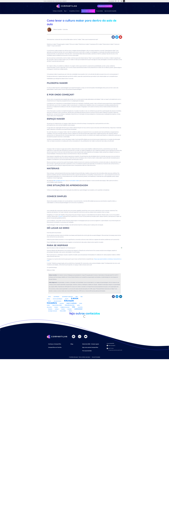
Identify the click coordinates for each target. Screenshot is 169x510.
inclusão (56, 307)
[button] (65, 11)
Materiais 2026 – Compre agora (90, 344)
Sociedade (70, 309)
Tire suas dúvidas (87, 350)
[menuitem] (48, 1)
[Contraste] (121, 1)
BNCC (77, 296)
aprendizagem (56, 296)
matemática (80, 307)
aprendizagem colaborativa (67, 296)
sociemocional (78, 309)
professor (57, 309)
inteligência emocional (65, 307)
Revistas (63, 309)
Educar (49, 301)
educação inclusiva (57, 301)
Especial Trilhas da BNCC (57, 305)
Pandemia (50, 309)
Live (73, 307)
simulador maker (74, 180)
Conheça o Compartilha (54, 344)
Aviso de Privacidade (96, 357)
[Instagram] (79, 336)
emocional (62, 303)
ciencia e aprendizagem (57, 298)
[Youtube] (85, 336)
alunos (49, 296)
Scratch (61, 216)
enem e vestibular (72, 303)
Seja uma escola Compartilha (90, 347)
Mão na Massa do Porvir (59, 180)
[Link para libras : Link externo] (124, 1)
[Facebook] (73, 336)
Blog (72, 344)
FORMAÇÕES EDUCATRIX (69, 305)
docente (66, 298)
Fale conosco (111, 345)
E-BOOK (74, 298)
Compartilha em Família (54, 347)
